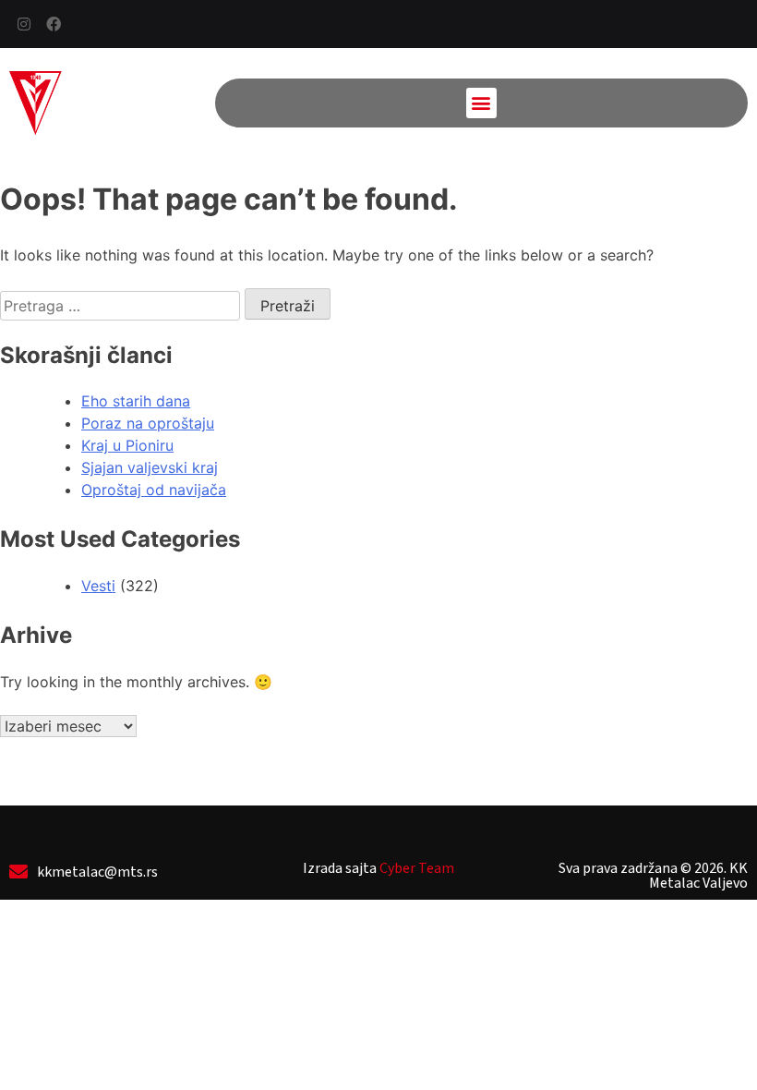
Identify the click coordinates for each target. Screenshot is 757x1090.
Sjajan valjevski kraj (149, 467)
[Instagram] (24, 24)
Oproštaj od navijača (153, 489)
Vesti (98, 585)
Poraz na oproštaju (147, 423)
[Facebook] (53, 24)
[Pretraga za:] (122, 306)
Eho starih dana (135, 401)
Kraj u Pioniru (127, 445)
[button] (481, 103)
